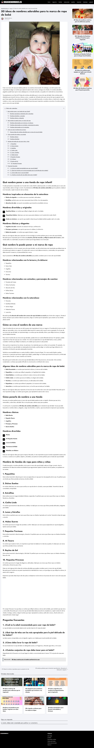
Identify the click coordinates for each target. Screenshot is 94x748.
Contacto (49, 737)
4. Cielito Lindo (13, 150)
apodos (73, 2)
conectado (17, 723)
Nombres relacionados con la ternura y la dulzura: (21, 123)
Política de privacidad (52, 743)
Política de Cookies (52, 741)
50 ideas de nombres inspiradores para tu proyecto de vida (15, 669)
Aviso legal (50, 736)
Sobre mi (49, 745)
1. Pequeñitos (13, 144)
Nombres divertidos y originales (17, 116)
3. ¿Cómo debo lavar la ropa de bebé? (19, 172)
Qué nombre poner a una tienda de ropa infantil (19, 111)
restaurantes (66, 2)
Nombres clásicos (14, 137)
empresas (85, 2)
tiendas (60, 2)
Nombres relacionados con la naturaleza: (19, 127)
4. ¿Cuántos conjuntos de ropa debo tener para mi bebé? (23, 175)
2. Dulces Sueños (14, 146)
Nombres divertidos (14, 139)
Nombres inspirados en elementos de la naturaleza (21, 113)
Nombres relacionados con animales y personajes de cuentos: (24, 125)
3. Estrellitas (13, 148)
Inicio (49, 2)
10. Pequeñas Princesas (16, 163)
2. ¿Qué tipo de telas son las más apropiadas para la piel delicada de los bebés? (29, 170)
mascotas (79, 2)
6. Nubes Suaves (14, 155)
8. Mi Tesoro (13, 159)
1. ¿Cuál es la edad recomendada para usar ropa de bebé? (24, 168)
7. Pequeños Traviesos (15, 157)
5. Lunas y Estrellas (14, 152)
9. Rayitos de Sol (14, 161)
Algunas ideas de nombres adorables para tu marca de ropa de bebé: (26, 132)
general (91, 2)
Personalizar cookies (52, 739)
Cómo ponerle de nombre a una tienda (17, 134)
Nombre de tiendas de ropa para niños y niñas (18, 141)
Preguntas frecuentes (12, 166)
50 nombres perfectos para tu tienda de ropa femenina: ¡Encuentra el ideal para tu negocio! (51, 669)
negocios (54, 2)
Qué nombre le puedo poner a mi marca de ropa (19, 120)
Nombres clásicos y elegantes (17, 118)
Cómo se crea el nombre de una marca (17, 129)
